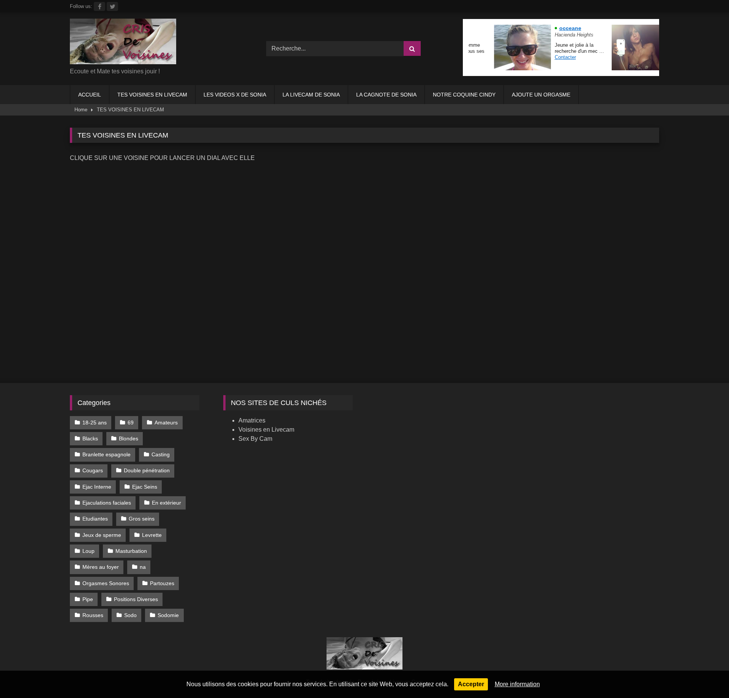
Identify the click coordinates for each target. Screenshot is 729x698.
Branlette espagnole (106, 454)
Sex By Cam (255, 438)
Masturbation (131, 551)
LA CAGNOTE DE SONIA (386, 95)
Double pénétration (147, 470)
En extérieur (166, 503)
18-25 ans (94, 422)
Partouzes (162, 583)
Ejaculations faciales (106, 503)
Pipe (87, 599)
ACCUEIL (89, 95)
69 (131, 422)
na (143, 567)
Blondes (128, 438)
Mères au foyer (100, 567)
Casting (160, 454)
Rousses (92, 615)
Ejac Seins (144, 487)
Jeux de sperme (101, 535)
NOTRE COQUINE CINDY (464, 95)
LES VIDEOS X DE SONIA (235, 95)
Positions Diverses (136, 599)
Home (80, 109)
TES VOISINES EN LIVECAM (152, 95)
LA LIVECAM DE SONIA (311, 95)
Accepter (471, 684)
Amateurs (166, 422)
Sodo (130, 615)
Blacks (90, 438)
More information (517, 684)
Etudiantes (95, 519)
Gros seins (142, 519)
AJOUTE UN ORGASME (541, 95)
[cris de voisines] (123, 43)
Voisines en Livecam (266, 429)
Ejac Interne (96, 487)
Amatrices (251, 420)
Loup (88, 551)
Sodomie (168, 615)
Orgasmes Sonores (105, 583)
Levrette (152, 535)
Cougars (92, 470)
